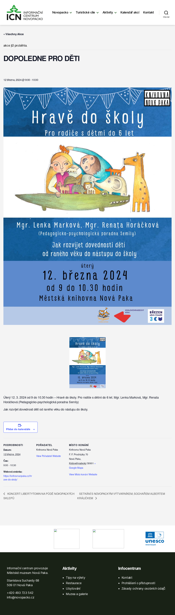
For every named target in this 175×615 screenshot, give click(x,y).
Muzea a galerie (77, 594)
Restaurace (73, 583)
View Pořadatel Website (48, 456)
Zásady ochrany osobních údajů (143, 588)
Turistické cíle (85, 12)
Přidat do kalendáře (18, 429)
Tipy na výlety (75, 577)
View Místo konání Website (83, 474)
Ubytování (73, 588)
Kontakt (148, 12)
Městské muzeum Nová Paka (27, 573)
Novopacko (60, 12)
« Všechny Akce (13, 34)
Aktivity (108, 12)
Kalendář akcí (129, 12)
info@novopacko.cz (20, 597)
